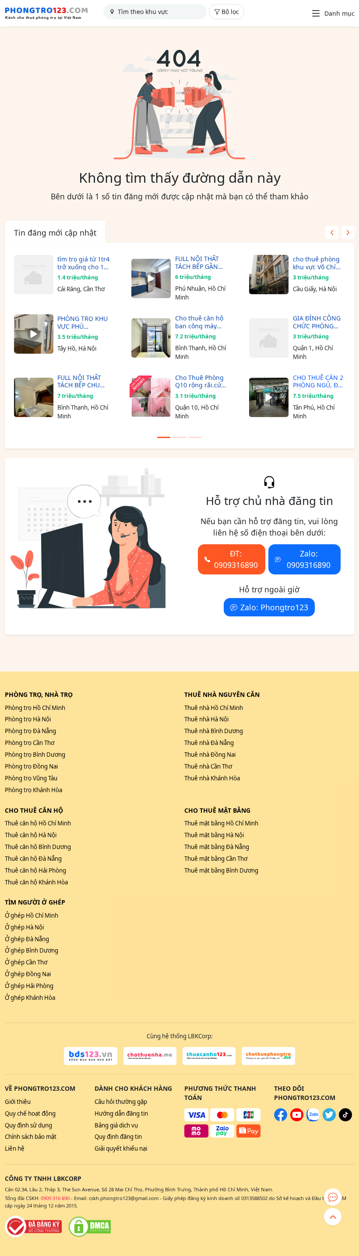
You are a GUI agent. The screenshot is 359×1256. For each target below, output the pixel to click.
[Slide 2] (179, 437)
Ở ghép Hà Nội (24, 927)
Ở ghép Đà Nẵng (27, 939)
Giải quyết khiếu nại (121, 1148)
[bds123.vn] (90, 1056)
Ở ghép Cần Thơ (26, 962)
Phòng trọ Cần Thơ (29, 743)
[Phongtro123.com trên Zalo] (313, 1119)
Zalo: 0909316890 (309, 559)
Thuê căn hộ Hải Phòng (35, 870)
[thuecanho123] (209, 1056)
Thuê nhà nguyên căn (222, 694)
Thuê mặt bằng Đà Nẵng (216, 847)
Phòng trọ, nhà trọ (39, 694)
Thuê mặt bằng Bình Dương (221, 870)
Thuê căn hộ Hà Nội (30, 835)
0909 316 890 (55, 1198)
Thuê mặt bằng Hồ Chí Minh (221, 823)
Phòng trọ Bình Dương (35, 754)
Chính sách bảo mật (30, 1137)
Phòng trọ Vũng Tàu (31, 778)
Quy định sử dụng (28, 1125)
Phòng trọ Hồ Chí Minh (35, 708)
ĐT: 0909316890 (236, 559)
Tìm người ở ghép (35, 902)
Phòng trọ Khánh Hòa (33, 790)
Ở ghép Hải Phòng (29, 986)
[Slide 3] (195, 437)
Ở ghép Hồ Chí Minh (31, 915)
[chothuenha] (149, 1056)
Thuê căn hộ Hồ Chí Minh (38, 823)
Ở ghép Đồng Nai (28, 974)
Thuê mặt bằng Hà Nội (214, 835)
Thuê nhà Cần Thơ (208, 766)
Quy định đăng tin (118, 1137)
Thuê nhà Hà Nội (206, 719)
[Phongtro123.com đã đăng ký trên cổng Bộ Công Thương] (33, 1227)
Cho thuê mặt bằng (217, 810)
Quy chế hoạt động (30, 1113)
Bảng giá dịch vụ (116, 1125)
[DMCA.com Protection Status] (90, 1227)
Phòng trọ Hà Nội (28, 719)
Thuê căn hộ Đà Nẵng (33, 859)
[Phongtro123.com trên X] (329, 1119)
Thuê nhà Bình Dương (213, 731)
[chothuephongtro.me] (268, 1056)
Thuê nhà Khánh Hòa (212, 778)
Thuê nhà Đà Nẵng (209, 743)
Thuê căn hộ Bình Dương (38, 847)
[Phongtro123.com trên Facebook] (280, 1119)
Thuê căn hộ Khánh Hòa (36, 882)
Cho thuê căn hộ (34, 810)
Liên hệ (15, 1148)
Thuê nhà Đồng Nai (210, 754)
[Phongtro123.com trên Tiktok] (345, 1119)
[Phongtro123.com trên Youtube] (296, 1119)
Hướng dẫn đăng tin (121, 1113)
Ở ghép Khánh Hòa (30, 998)
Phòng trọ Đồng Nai (31, 766)
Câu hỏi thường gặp (121, 1102)
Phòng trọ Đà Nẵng (30, 731)
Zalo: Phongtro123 (274, 607)
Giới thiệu (18, 1102)
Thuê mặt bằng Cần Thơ (215, 859)
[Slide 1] (163, 437)
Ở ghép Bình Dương (31, 950)
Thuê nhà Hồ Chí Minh (213, 708)
